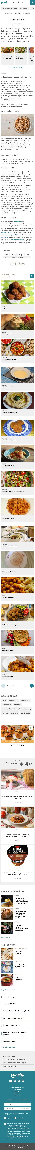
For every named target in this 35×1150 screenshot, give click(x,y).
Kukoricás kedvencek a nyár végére (14, 1063)
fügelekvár (17, 705)
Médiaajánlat (17, 1096)
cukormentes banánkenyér (11, 709)
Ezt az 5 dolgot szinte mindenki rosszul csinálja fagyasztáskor (17, 797)
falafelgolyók (6, 232)
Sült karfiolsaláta (9, 1042)
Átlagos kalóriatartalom (17, 24)
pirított (12, 240)
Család (17, 895)
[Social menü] (18, 2)
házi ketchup (25, 700)
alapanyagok (9, 13)
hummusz (17, 222)
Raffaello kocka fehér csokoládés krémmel (20, 966)
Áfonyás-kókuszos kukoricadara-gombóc (15, 1033)
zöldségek (18, 13)
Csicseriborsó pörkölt (8, 597)
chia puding (27, 709)
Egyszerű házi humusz (8, 465)
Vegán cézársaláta (20, 57)
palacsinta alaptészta (21, 948)
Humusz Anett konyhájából (9, 412)
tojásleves (14, 713)
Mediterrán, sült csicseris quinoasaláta (13, 491)
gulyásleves (18, 974)
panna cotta (7, 705)
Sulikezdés (17, 791)
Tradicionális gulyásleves (19, 978)
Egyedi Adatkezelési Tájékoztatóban (16, 1136)
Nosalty (17, 840)
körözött (5, 713)
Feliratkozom (25, 1109)
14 (23, 685)
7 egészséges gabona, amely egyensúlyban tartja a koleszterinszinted (21, 901)
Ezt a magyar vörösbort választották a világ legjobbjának (21, 928)
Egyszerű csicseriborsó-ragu (10, 359)
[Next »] (32, 686)
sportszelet (24, 8)
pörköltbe (4, 237)
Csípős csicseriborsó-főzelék (10, 572)
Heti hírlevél (20, 1118)
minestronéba (6, 235)
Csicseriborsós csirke (8, 519)
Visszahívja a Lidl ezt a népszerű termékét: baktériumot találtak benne (17, 874)
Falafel (4, 308)
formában (19, 240)
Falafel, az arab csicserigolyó (7, 57)
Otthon (17, 922)
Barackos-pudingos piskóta (13, 1018)
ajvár (4, 700)
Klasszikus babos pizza (11, 1025)
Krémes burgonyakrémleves (10, 546)
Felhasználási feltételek (17, 1087)
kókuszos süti (19, 961)
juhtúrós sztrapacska (10, 8)
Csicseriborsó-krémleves (9, 387)
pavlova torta (13, 700)
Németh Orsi (17, 802)
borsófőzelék (25, 713)
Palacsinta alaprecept (18, 952)
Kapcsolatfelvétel (17, 1091)
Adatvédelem (17, 1089)
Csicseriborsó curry (7, 676)
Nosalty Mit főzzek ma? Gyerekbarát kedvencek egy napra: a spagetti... (17, 835)
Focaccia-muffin (9, 1004)
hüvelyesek (26, 13)
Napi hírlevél (10, 1118)
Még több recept (17, 67)
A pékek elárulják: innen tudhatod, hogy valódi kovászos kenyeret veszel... (21, 915)
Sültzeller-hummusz (8, 650)
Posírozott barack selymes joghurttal (16, 1011)
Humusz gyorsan (6, 334)
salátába (15, 235)
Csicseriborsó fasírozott (8, 440)
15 (27, 685)
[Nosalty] (4, 2)
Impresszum (17, 1094)
